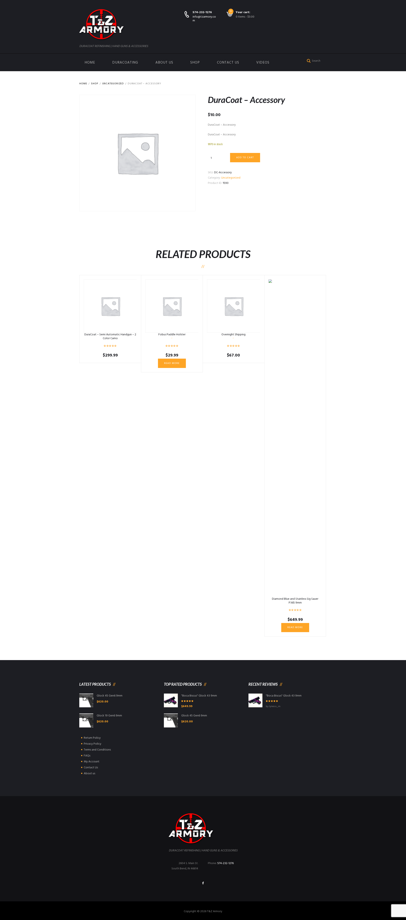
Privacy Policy (92, 743)
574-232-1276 (202, 12)
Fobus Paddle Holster (171, 334)
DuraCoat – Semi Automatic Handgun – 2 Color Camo (110, 336)
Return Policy (92, 737)
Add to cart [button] (110, 306)
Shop (195, 62)
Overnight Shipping (233, 334)
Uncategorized (113, 84)
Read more (172, 363)
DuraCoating (125, 62)
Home (90, 62)
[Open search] (307, 60)
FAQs (87, 755)
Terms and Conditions (97, 749)
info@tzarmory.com (204, 18)
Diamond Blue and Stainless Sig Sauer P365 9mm (295, 601)
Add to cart (245, 157)
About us (164, 62)
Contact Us (228, 62)
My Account (91, 761)
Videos (262, 62)
